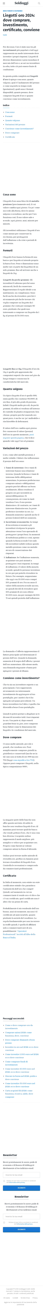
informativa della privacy (17, 1182)
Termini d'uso (25, 1298)
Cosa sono (10, 112)
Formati (8, 116)
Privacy (35, 1298)
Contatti (15, 1298)
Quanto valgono (12, 120)
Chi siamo (6, 1298)
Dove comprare (12, 133)
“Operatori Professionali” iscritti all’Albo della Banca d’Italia (19, 934)
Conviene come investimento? (19, 129)
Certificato (10, 137)
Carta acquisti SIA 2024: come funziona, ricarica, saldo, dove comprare (19, 1094)
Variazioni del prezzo (15, 125)
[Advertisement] (21, 167)
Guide (5, 35)
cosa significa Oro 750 (23, 760)
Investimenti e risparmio (12, 11)
